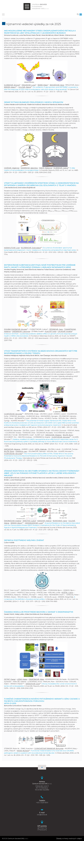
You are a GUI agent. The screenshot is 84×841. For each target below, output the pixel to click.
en (81, 14)
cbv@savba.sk (42, 815)
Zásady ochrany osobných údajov (69, 838)
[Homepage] (27, 6)
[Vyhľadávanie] (78, 14)
